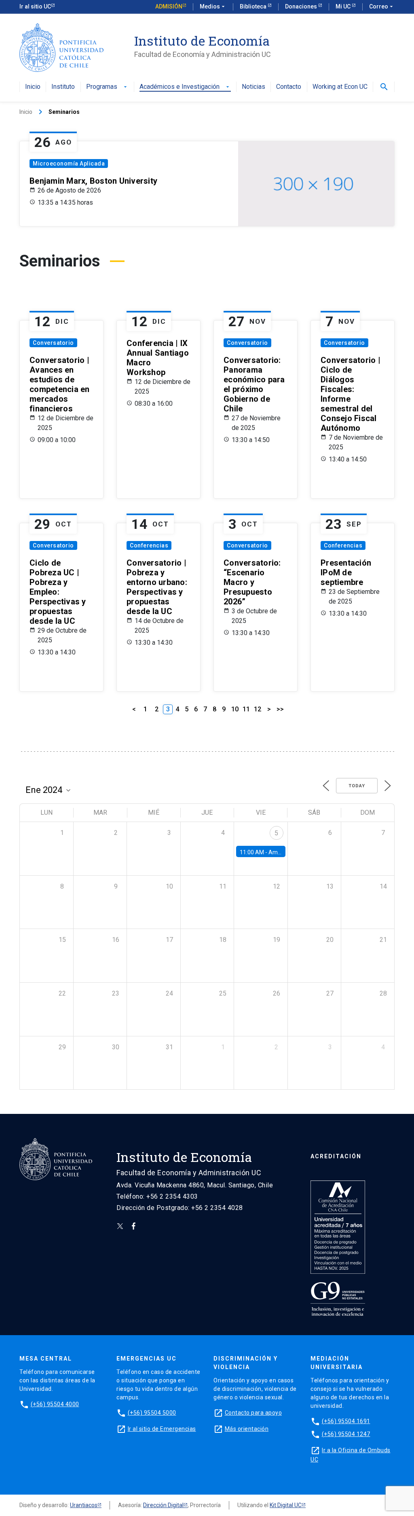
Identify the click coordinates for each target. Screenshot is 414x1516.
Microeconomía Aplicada (69, 163)
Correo (382, 6)
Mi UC (344, 6)
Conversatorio (53, 343)
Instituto (63, 87)
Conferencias (149, 545)
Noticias (253, 87)
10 (235, 709)
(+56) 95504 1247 (346, 1434)
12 (257, 709)
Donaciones (301, 6)
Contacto (288, 87)
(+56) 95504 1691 (346, 1421)
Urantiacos (83, 1505)
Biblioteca (254, 6)
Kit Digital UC (286, 1505)
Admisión (168, 6)
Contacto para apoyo (253, 1412)
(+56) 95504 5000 (152, 1412)
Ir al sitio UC (35, 6)
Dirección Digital (163, 1505)
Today (357, 785)
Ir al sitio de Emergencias (162, 1429)
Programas (107, 87)
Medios (213, 6)
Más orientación (247, 1429)
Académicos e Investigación (185, 87)
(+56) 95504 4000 (55, 1404)
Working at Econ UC (340, 87)
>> (280, 709)
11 (246, 709)
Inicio (32, 87)
